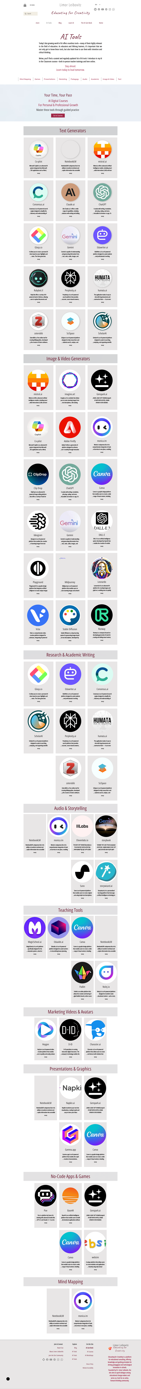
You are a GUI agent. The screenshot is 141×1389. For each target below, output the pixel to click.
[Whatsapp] (113, 9)
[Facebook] (98, 9)
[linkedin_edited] (95, 9)
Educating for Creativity (120, 1349)
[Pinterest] (106, 9)
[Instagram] (109, 9)
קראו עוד (102, 173)
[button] (25, 5)
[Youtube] (102, 9)
